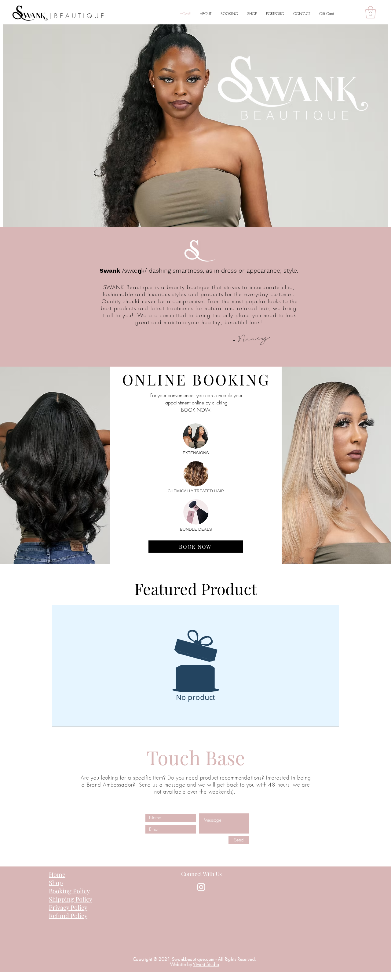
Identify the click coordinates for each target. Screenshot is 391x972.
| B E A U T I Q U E (77, 16)
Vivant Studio (206, 964)
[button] (370, 12)
